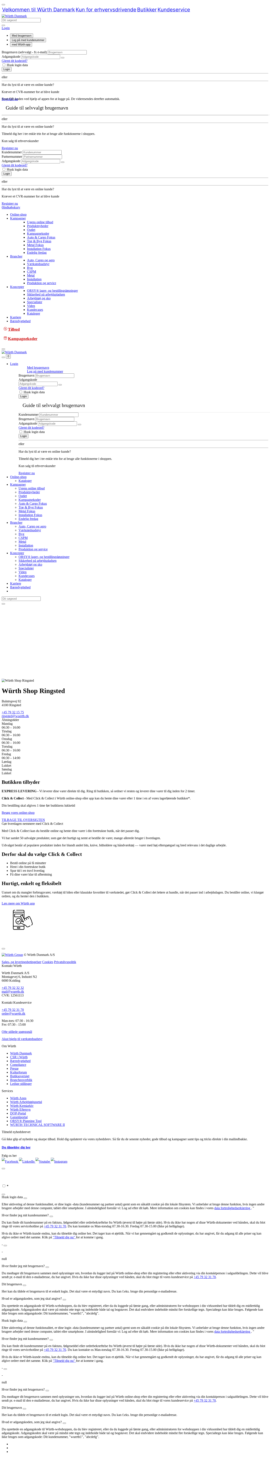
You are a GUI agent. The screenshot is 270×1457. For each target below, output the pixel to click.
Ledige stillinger (21, 1084)
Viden (31, 306)
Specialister (34, 302)
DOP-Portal (18, 1113)
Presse (14, 1068)
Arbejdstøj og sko (39, 298)
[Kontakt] (15, 1451)
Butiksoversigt (19, 1076)
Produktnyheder (37, 226)
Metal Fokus (35, 245)
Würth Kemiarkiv (22, 1105)
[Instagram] (59, 1161)
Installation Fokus (39, 249)
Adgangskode (11, 56)
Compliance (18, 1064)
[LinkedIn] (27, 1161)
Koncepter (17, 287)
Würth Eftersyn (20, 1109)
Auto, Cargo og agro (41, 260)
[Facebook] (10, 1161)
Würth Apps (18, 1098)
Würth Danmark (21, 1053)
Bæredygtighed (20, 321)
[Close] (3, 948)
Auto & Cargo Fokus (41, 237)
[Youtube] (43, 1161)
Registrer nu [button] (10, 99)
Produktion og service (41, 283)
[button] (6, 28)
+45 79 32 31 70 (55, 1226)
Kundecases (35, 309)
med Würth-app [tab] (21, 44)
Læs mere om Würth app (18, 903)
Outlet (31, 230)
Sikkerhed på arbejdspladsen (46, 294)
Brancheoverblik (21, 1080)
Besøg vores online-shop (18, 812)
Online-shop (18, 214)
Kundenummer (12, 152)
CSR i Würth (19, 1057)
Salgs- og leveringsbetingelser (21, 962)
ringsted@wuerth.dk (15, 716)
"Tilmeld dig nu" (64, 1237)
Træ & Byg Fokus (39, 241)
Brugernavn (26, 375)
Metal (31, 275)
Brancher (16, 256)
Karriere (15, 317)
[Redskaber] (15, 1448)
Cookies (47, 962)
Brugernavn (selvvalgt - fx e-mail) (24, 52)
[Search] (3, 25)
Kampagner (18, 218)
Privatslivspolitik (65, 962)
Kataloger (33, 313)
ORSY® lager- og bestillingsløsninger (52, 290)
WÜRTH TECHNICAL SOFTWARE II (37, 1125)
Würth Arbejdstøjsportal (26, 1102)
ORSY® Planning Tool (26, 1121)
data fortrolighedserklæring (232, 1208)
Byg (30, 268)
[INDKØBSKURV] (15, 1444)
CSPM (31, 271)
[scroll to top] (3, 4)
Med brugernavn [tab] (21, 35)
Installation (34, 279)
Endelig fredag (37, 252)
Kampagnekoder (38, 233)
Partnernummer (12, 156)
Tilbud (14, 329)
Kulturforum (18, 1072)
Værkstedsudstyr (38, 264)
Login (6, 69)
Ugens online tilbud (40, 222)
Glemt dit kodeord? (14, 61)
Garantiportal (19, 1117)
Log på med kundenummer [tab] (28, 40)
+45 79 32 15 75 (13, 712)
